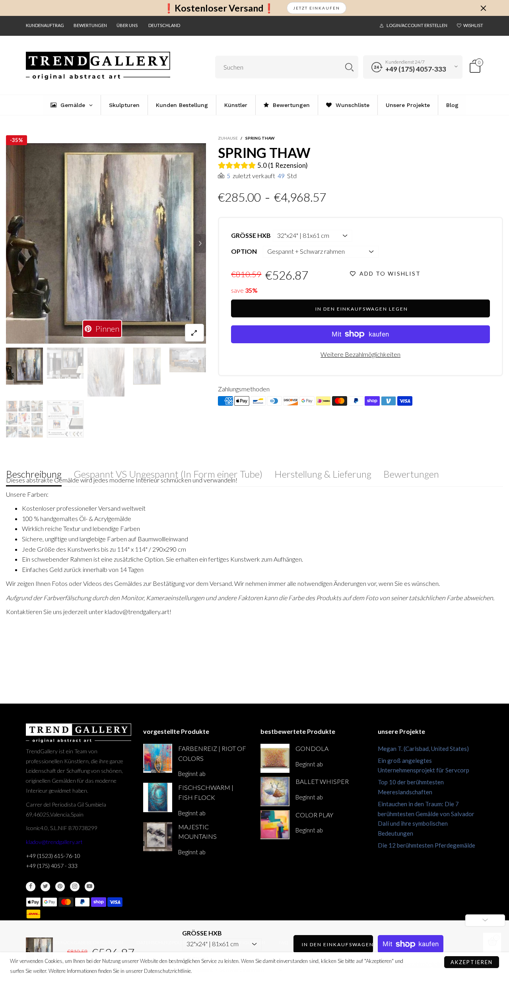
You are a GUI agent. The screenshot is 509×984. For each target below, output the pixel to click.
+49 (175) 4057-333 (415, 69)
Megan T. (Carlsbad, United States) (423, 748)
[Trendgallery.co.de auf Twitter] (45, 886)
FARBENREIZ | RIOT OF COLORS (212, 753)
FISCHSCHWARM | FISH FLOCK (205, 792)
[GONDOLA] (274, 758)
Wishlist (473, 25)
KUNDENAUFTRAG (45, 25)
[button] (11, 243)
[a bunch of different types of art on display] (65, 419)
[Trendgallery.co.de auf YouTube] (89, 886)
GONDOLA (311, 748)
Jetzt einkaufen (316, 8)
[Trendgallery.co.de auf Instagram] (75, 886)
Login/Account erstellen (417, 25)
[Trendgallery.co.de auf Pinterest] (60, 886)
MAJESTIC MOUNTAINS (197, 831)
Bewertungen (90, 25)
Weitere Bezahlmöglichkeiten (360, 354)
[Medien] (194, 333)
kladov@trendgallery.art (54, 841)
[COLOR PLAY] (274, 824)
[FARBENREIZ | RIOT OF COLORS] (157, 758)
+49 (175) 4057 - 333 (52, 865)
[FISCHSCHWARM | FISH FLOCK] (157, 797)
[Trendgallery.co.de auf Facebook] (30, 886)
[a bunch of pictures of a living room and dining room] (24, 419)
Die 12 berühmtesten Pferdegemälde (426, 845)
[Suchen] (349, 67)
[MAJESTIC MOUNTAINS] (157, 836)
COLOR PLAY (314, 815)
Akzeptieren (472, 962)
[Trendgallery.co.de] (98, 66)
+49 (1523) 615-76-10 (53, 855)
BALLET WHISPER (322, 781)
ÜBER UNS (127, 25)
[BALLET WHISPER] (274, 791)
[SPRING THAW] (106, 243)
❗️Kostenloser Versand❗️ (219, 8)
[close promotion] (483, 8)
